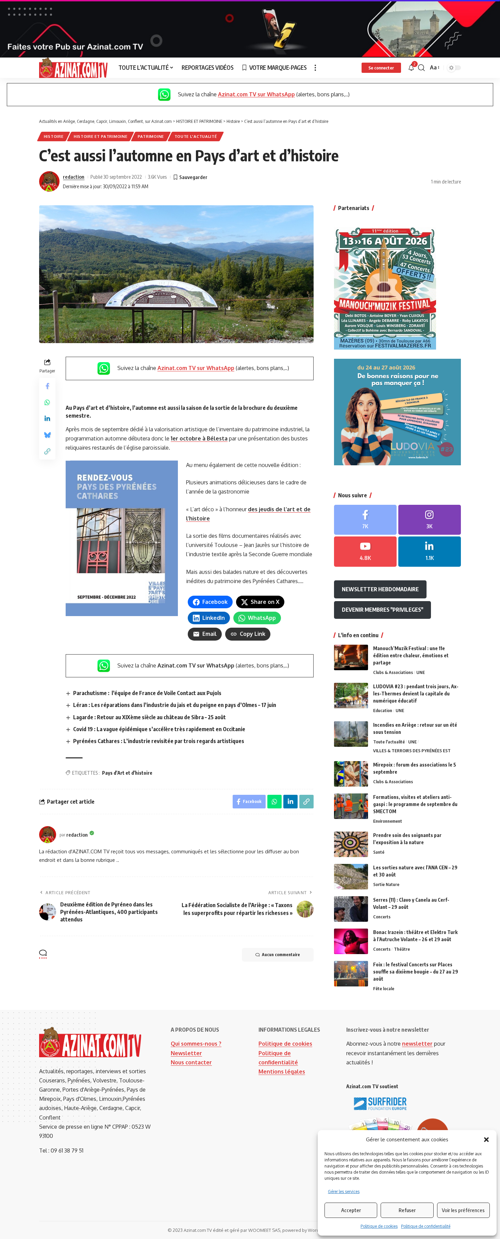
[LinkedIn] (429, 551)
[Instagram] (429, 520)
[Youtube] (365, 551)
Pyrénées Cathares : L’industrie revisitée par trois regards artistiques (158, 741)
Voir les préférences (463, 1210)
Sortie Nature (386, 884)
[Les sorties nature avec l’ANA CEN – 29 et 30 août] (351, 876)
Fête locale (383, 988)
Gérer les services (344, 1191)
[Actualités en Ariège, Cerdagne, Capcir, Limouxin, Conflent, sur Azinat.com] (73, 68)
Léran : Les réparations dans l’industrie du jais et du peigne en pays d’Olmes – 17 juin (174, 705)
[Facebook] (365, 520)
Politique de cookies (379, 1226)
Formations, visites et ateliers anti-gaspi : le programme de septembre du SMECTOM (415, 804)
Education (382, 710)
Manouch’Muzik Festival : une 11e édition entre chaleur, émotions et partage (411, 655)
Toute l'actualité (195, 136)
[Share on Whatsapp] (47, 403)
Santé (378, 852)
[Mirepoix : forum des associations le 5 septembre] (351, 774)
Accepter (351, 1210)
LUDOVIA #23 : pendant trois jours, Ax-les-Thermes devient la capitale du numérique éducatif (416, 693)
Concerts (381, 916)
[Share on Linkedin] (47, 419)
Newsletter (186, 1053)
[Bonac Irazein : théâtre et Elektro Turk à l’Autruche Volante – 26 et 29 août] (351, 941)
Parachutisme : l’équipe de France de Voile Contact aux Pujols (147, 693)
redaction (73, 177)
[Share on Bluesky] (47, 435)
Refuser (407, 1210)
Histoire (54, 136)
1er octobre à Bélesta (199, 438)
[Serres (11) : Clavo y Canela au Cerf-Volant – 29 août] (351, 909)
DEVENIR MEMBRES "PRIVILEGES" (382, 609)
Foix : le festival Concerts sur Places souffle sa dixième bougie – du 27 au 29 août (415, 972)
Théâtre (402, 949)
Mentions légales (282, 1071)
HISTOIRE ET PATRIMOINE (100, 136)
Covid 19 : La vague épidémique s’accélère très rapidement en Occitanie (159, 729)
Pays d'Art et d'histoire (127, 773)
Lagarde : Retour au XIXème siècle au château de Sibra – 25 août (149, 717)
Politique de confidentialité (425, 1226)
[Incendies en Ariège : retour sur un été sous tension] (351, 734)
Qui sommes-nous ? (196, 1043)
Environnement (387, 821)
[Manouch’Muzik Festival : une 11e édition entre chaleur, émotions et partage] (351, 657)
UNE (420, 672)
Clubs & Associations (393, 672)
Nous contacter (191, 1062)
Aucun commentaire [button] (281, 954)
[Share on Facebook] (47, 386)
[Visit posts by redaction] (49, 181)
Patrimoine (151, 136)
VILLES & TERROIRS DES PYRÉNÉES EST (412, 750)
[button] (486, 1139)
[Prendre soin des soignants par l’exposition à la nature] (351, 844)
